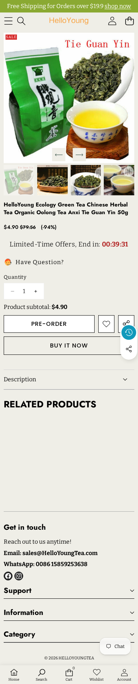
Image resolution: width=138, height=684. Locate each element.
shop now (118, 6)
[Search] (21, 20)
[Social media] (128, 349)
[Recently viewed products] (128, 332)
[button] (129, 20)
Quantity (15, 277)
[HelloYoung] (69, 21)
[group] (19, 180)
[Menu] (8, 20)
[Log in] (112, 20)
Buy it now (69, 345)
